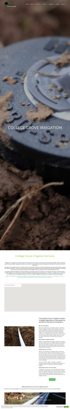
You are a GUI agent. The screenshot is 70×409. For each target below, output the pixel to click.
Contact (63, 4)
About (31, 4)
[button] (5, 336)
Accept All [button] (66, 406)
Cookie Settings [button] (59, 406)
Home (27, 4)
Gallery (44, 4)
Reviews (58, 4)
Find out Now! (35, 403)
